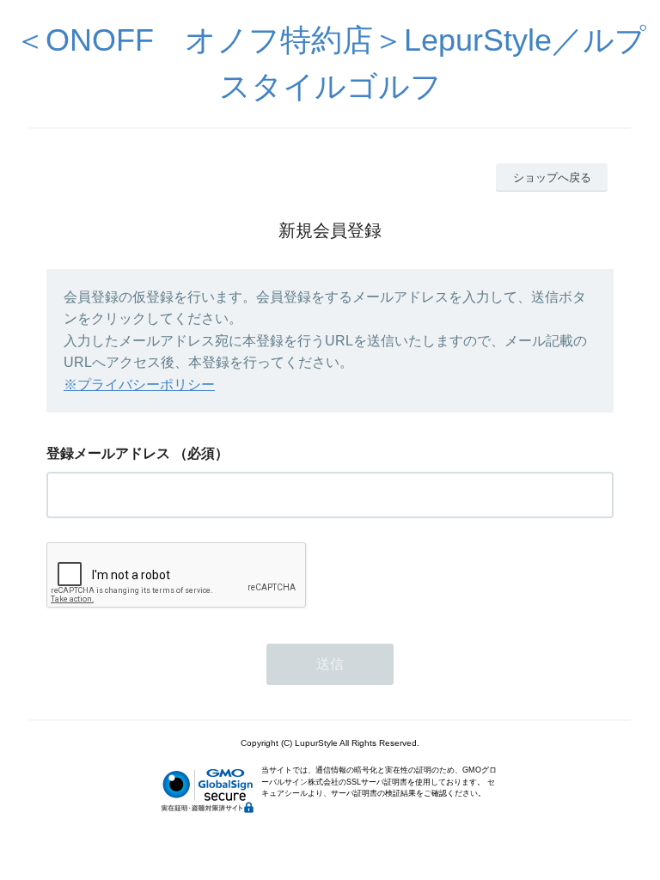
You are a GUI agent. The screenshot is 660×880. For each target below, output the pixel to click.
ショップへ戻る (552, 177)
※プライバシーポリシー (139, 384)
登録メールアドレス (108, 453)
